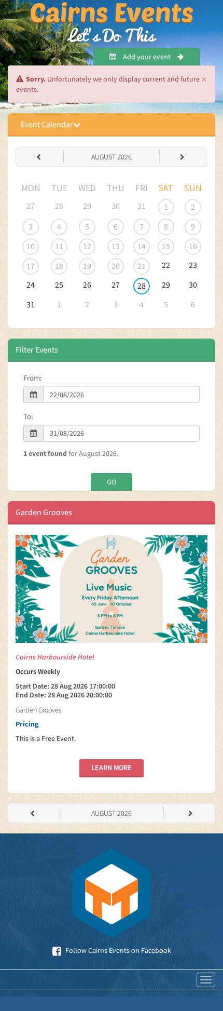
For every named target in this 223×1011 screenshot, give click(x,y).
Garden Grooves (44, 512)
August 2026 (111, 156)
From (31, 378)
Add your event (146, 56)
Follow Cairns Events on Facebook (117, 950)
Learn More (111, 767)
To (27, 416)
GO (111, 482)
